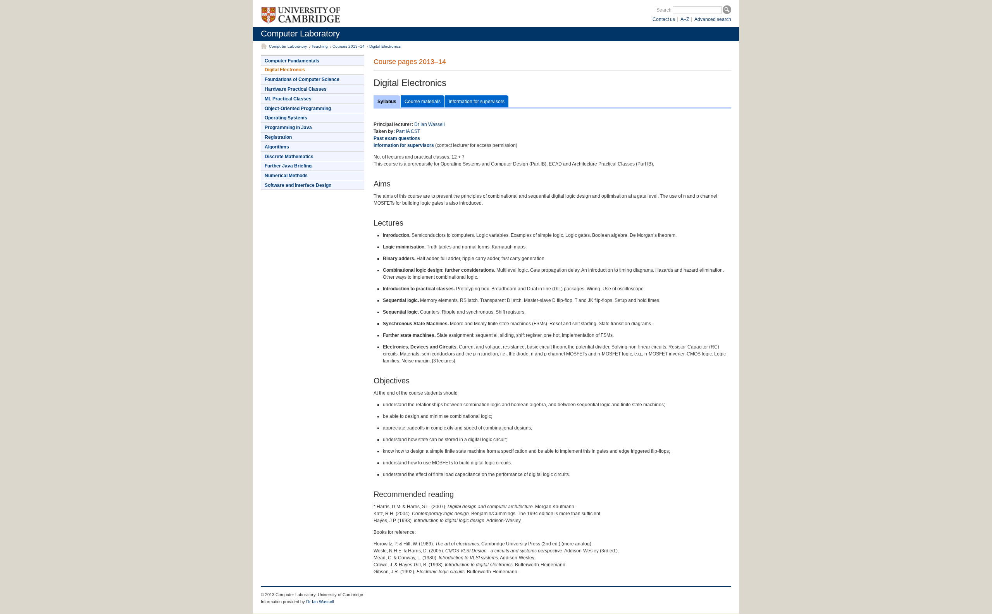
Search (664, 10)
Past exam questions (397, 138)
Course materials (423, 101)
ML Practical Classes (288, 99)
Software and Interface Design (298, 185)
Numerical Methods (286, 175)
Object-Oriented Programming (298, 108)
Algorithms (277, 147)
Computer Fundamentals (292, 61)
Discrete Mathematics (289, 156)
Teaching (320, 46)
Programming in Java (288, 127)
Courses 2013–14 (348, 46)
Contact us (664, 19)
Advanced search (712, 19)
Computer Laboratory (300, 33)
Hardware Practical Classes (296, 89)
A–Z (684, 19)
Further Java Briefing (288, 166)
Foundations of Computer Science (302, 79)
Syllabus (386, 101)
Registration (278, 137)
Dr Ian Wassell (429, 124)
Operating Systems (286, 118)
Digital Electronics (385, 46)
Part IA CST (408, 131)
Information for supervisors (477, 101)
